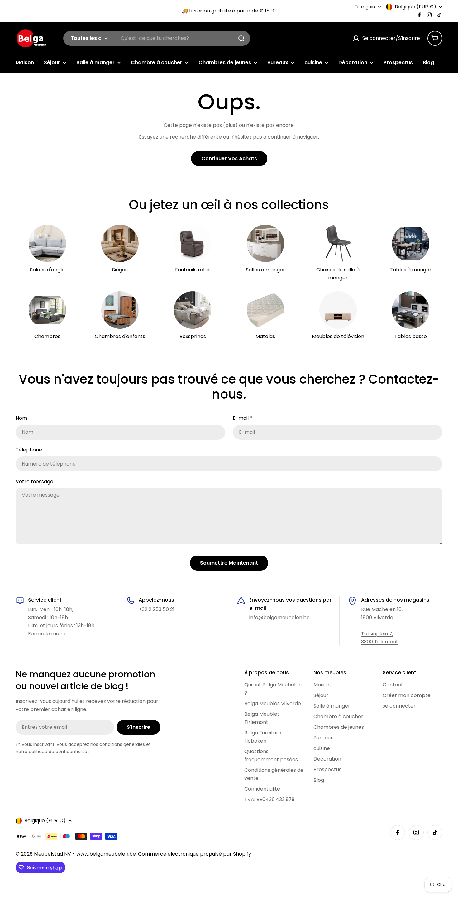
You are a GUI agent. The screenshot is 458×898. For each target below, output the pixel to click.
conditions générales (122, 744)
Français (364, 6)
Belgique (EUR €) (415, 7)
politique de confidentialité (58, 751)
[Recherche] (241, 38)
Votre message (34, 481)
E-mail (242, 418)
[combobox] (156, 38)
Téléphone (29, 449)
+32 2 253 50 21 (156, 609)
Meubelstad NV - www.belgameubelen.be (85, 853)
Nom (21, 418)
